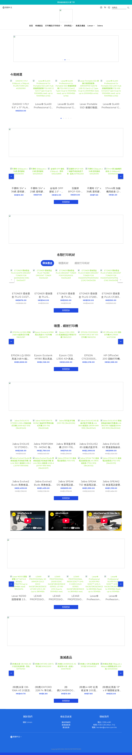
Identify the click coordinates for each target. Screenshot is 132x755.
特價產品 (39, 26)
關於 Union (28, 722)
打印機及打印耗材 (52, 26)
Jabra (100, 26)
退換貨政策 (66, 725)
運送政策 (66, 727)
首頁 (31, 26)
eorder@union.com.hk (107, 727)
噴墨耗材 (63, 263)
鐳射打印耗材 (82, 263)
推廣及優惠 (80, 26)
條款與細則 (66, 722)
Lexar (90, 26)
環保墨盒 (47, 263)
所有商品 (68, 26)
